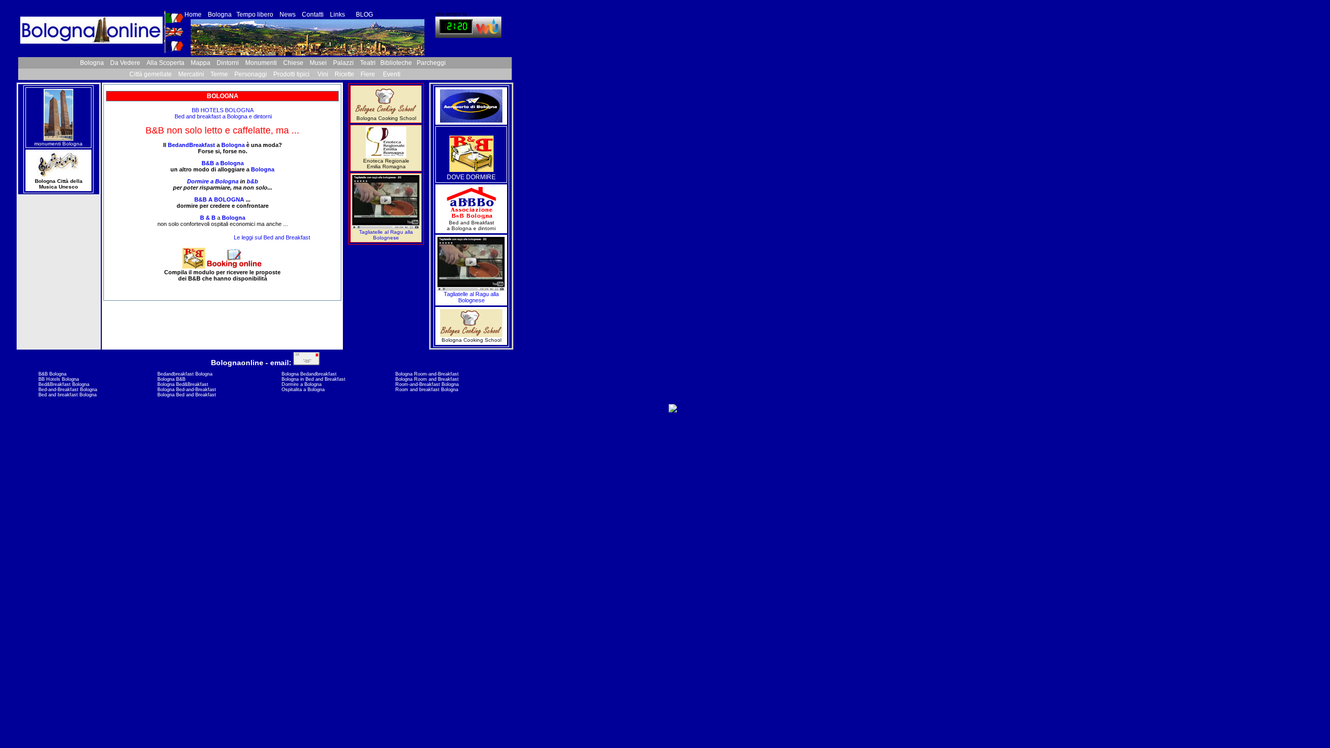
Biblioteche (396, 62)
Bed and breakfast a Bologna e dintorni (222, 116)
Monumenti (261, 62)
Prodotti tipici (292, 74)
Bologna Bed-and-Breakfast (186, 389)
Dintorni (228, 62)
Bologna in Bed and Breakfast (313, 379)
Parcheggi (431, 62)
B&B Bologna (52, 374)
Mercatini (191, 74)
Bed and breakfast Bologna (67, 394)
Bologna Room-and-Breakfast (427, 374)
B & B (208, 218)
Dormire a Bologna (212, 181)
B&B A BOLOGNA (219, 199)
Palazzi (343, 62)
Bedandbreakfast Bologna (184, 374)
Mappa (200, 62)
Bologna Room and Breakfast (427, 379)
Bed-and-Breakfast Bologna (67, 389)
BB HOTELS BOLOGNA (223, 110)
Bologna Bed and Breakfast (186, 394)
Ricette (344, 74)
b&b (252, 181)
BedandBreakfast (191, 145)
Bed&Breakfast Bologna (63, 384)
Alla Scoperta (165, 62)
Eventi (392, 74)
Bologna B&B (171, 379)
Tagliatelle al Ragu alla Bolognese (386, 235)
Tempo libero (254, 14)
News (288, 14)
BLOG (364, 14)
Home (193, 14)
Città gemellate (150, 74)
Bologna (220, 14)
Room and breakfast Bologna (426, 389)
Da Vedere (125, 62)
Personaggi (250, 74)
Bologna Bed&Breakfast (182, 384)
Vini (322, 74)
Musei (318, 62)
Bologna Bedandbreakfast (309, 374)
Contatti (313, 14)
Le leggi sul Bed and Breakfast (272, 237)
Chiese (293, 62)
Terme (219, 74)
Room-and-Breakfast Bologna (427, 384)
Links (338, 14)
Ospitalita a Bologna (303, 389)
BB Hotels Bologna (58, 379)
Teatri (368, 62)
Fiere (368, 74)
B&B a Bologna (223, 163)
